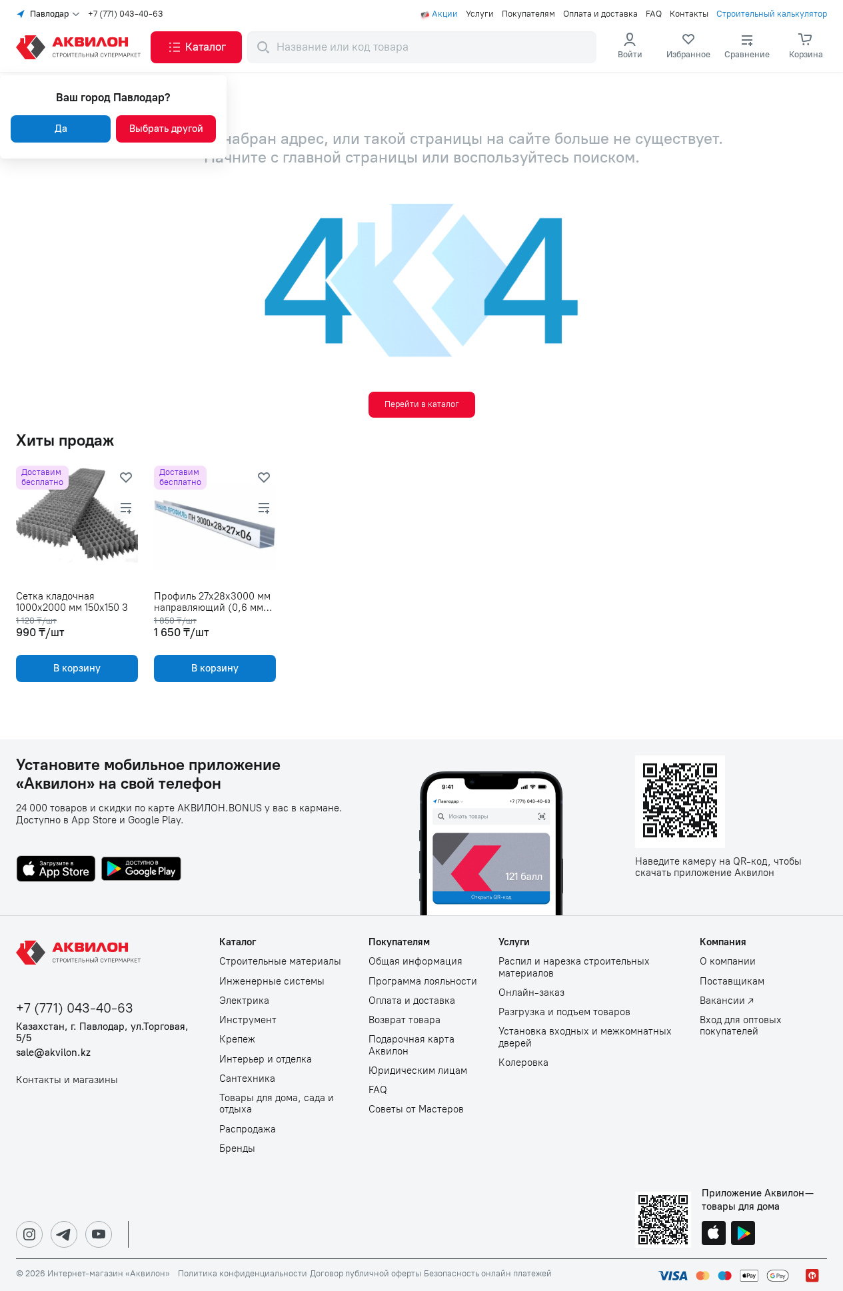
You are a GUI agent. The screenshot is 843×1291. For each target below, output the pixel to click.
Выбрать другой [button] (166, 129)
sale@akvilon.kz (53, 1053)
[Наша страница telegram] (64, 1234)
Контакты (689, 14)
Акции (445, 14)
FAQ (654, 14)
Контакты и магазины (67, 1080)
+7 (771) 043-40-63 (125, 14)
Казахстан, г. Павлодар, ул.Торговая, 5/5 (102, 1032)
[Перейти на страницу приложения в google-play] (141, 870)
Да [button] (61, 129)
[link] (688, 47)
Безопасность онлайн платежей (488, 1273)
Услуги (480, 14)
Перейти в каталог (422, 404)
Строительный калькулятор (771, 14)
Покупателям (528, 14)
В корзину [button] (77, 668)
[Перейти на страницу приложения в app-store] (56, 870)
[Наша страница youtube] (98, 1234)
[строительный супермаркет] (80, 47)
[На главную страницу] (80, 953)
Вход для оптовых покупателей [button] (741, 1026)
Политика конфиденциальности (242, 1273)
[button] (196, 47)
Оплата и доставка (600, 14)
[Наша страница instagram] (29, 1234)
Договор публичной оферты (365, 1273)
